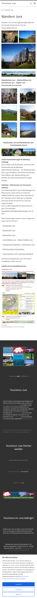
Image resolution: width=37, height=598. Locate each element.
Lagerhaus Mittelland (25, 254)
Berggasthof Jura (9, 230)
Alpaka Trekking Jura (25, 240)
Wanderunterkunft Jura (15, 471)
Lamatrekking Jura (9, 240)
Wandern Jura (17, 417)
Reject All (18, 594)
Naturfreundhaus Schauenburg (13, 249)
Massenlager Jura (9, 226)
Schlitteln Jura (17, 483)
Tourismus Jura (13, 376)
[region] (18, 576)
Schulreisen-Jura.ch (8, 432)
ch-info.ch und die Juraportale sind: (12, 430)
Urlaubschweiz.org (17, 413)
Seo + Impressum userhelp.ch (22, 432)
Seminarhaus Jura (9, 235)
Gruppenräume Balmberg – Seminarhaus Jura (19, 244)
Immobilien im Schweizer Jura (11, 405)
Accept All (18, 584)
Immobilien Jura (23, 376)
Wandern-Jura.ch (26, 430)
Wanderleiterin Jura (8, 80)
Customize (18, 589)
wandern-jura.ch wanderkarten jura (13, 266)
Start (2, 10)
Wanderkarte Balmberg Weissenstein (14, 211)
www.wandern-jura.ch (9, 28)
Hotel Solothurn (8, 254)
